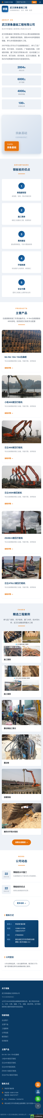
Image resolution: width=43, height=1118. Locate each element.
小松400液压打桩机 (9, 1058)
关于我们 (32, 1114)
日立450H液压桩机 (8, 1067)
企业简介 (5, 1020)
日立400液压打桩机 (9, 1062)
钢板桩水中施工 (20, 872)
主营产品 (5, 1024)
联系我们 (5, 1036)
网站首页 (40, 1114)
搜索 (34, 2)
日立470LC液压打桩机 (10, 1075)
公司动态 (5, 1032)
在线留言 (5, 1040)
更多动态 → (21, 903)
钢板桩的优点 (19, 886)
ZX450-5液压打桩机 (9, 1071)
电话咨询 (37, 1084)
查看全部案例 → (21, 842)
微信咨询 (37, 1099)
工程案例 (5, 1028)
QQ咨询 (37, 1092)
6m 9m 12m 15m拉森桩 (10, 1054)
